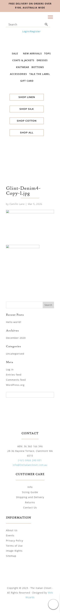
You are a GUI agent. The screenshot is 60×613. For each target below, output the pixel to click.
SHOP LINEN (26, 97)
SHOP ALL (26, 132)
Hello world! (13, 322)
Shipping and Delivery (30, 497)
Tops (47, 53)
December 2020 (16, 337)
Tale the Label (39, 74)
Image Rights (14, 550)
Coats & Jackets (23, 60)
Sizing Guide (30, 492)
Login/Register (31, 31)
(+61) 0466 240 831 (30, 460)
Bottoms (38, 67)
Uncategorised (15, 353)
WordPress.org (15, 384)
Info (30, 487)
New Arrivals (32, 53)
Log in (10, 369)
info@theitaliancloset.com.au (30, 464)
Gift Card (27, 80)
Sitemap (11, 555)
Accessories (18, 74)
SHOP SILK (27, 108)
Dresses (42, 60)
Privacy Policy (14, 540)
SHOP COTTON (26, 120)
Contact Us (30, 507)
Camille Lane (17, 204)
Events (10, 535)
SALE (15, 53)
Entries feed (14, 374)
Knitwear (22, 67)
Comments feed (16, 379)
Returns (30, 502)
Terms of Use (14, 545)
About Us (12, 530)
